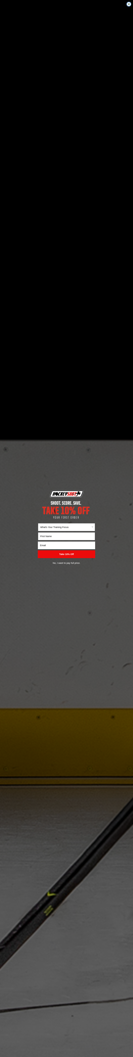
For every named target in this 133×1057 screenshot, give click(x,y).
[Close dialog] (129, 4)
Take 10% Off (66, 554)
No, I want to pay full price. (66, 563)
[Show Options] (92, 527)
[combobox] (65, 527)
